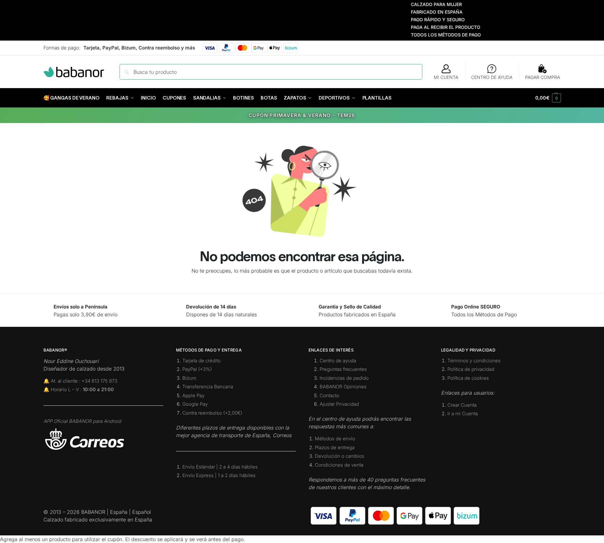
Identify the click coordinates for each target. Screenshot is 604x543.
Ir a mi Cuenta (462, 413)
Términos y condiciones (474, 361)
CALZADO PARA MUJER (426, 4)
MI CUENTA (446, 77)
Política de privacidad (470, 369)
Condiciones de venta (339, 465)
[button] (548, 97)
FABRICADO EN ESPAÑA (427, 12)
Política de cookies (468, 378)
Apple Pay (193, 395)
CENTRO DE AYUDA (491, 77)
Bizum (189, 378)
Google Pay (195, 404)
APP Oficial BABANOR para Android (82, 421)
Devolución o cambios (339, 456)
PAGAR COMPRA (542, 77)
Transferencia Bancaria (207, 387)
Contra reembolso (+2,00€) (212, 413)
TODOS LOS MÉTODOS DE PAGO (436, 34)
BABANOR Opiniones (343, 387)
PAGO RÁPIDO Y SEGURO (428, 19)
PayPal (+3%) (197, 369)
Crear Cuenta (462, 405)
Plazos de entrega (334, 447)
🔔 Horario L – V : (78, 389)
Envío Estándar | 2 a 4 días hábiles (220, 467)
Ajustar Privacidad (339, 404)
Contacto (329, 395)
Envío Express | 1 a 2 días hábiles (219, 475)
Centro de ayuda (338, 361)
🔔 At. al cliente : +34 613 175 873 (80, 381)
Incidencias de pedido (344, 378)
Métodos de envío (335, 439)
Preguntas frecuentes (343, 369)
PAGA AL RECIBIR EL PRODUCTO (436, 27)
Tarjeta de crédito (201, 361)
